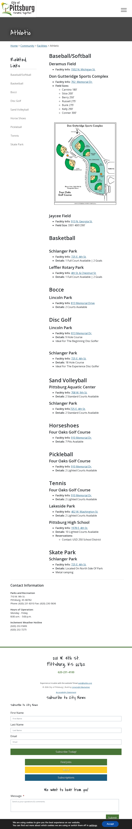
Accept (110, 823)
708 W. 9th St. (79, 392)
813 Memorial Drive (83, 303)
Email (13, 736)
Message (17, 796)
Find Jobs (66, 762)
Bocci (13, 92)
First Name (17, 713)
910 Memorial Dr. (81, 437)
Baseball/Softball (20, 75)
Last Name (17, 724)
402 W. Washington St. (84, 511)
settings (93, 825)
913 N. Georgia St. (81, 221)
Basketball (16, 83)
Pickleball (16, 127)
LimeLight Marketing (81, 687)
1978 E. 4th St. (79, 528)
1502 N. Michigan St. (83, 69)
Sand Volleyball (19, 109)
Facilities (42, 46)
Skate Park (17, 144)
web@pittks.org (85, 683)
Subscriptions (66, 777)
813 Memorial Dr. (81, 333)
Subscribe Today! (66, 752)
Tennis (14, 135)
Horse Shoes (18, 118)
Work (66, 770)
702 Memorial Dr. (82, 82)
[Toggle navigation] (124, 9)
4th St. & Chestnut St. (83, 273)
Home (14, 46)
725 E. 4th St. (78, 256)
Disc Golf (15, 101)
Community (27, 46)
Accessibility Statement (66, 692)
